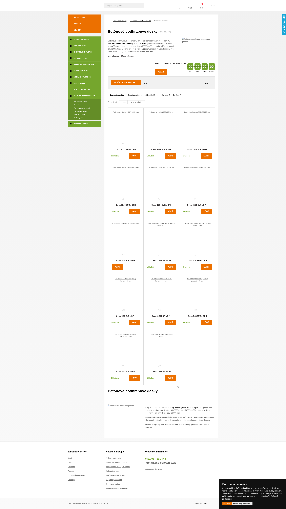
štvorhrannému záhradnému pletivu (123, 43)
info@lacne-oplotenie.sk (160, 462)
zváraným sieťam (148, 43)
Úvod (70, 458)
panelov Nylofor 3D (181, 408)
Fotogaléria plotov (113, 471)
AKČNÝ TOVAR (79, 17)
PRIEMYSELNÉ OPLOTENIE (84, 64)
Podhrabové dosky (80, 111)
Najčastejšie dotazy (114, 480)
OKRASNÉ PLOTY (80, 58)
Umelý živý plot (81, 71)
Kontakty (71, 480)
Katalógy (71, 467)
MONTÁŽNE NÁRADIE (82, 89)
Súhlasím (226, 504)
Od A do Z (166, 95)
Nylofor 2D (198, 408)
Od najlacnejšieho (135, 95)
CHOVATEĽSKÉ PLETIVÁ (83, 52)
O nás (70, 462)
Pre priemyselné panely (82, 108)
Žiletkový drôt (78, 118)
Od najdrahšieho (152, 95)
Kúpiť (134, 156)
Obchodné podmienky (76, 475)
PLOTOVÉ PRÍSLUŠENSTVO (140, 21)
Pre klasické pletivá (80, 101)
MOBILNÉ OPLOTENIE (82, 77)
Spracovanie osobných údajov (118, 467)
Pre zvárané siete (80, 105)
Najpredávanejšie (116, 95)
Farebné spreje (81, 123)
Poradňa (71, 471)
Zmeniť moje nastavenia (242, 504)
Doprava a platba (113, 484)
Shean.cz (206, 503)
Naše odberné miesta (153, 469)
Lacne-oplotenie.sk (119, 21)
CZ (211, 5)
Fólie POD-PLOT (80, 114)
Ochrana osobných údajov (116, 462)
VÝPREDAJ (78, 24)
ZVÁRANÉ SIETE (80, 46)
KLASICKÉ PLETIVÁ (81, 39)
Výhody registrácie (113, 458)
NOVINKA (77, 30)
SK (214, 5)
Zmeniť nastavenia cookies (117, 488)
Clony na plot (80, 83)
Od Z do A (177, 95)
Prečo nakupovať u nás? (116, 475)
